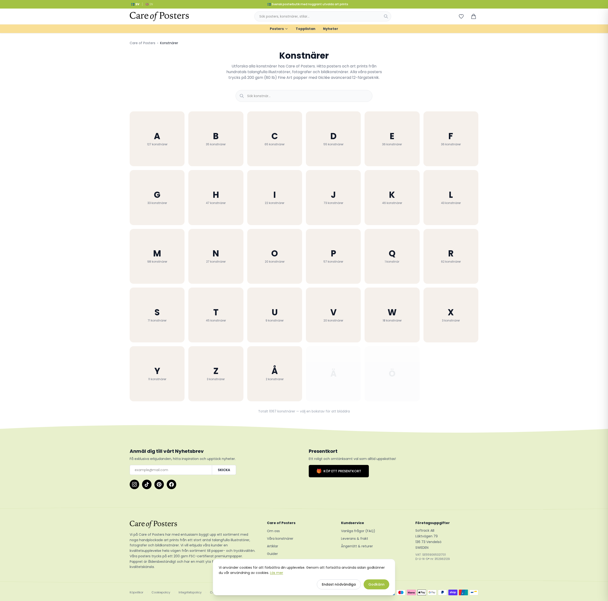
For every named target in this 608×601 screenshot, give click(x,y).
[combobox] (322, 16)
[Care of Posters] (193, 524)
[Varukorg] (473, 16)
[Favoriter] (461, 16)
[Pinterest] (159, 484)
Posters (277, 28)
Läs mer (276, 572)
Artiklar (272, 546)
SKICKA (224, 470)
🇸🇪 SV (135, 4)
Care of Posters (142, 43)
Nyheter (330, 28)
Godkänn (376, 584)
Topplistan (305, 28)
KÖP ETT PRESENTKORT (338, 471)
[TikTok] (147, 484)
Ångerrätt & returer (357, 546)
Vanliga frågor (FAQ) (358, 531)
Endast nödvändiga (339, 584)
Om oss (273, 531)
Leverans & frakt (354, 538)
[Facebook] (171, 484)
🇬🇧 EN (149, 4)
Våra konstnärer (280, 538)
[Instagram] (134, 484)
